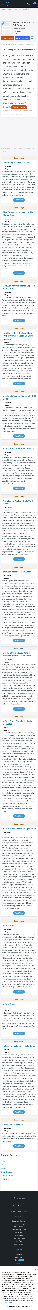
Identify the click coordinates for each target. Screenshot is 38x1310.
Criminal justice (6, 1172)
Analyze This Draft (22, 38)
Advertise (18, 1257)
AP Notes (18, 1232)
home (3, 9)
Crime (3, 1161)
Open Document (7, 38)
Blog (18, 1263)
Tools (15, 44)
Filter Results (31, 44)
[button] (2, 3)
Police (3, 1165)
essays (10, 9)
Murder (3, 1168)
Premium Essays (19, 1224)
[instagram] (24, 1207)
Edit (9, 44)
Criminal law (5, 1179)
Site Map (19, 1266)
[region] (19, 1288)
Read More (19, 200)
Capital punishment (7, 1176)
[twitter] (19, 1207)
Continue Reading (19, 107)
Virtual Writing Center (18, 1230)
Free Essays (18, 1227)
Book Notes (19, 1235)
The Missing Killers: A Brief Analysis (23, 23)
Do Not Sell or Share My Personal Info (19, 1306)
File (4, 44)
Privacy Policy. (7, 1302)
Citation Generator (18, 1238)
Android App (18, 1244)
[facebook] (14, 1207)
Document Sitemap (19, 1221)
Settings (22, 44)
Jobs (15, 1260)
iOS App (19, 1241)
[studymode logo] (13, 3)
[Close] (35, 1269)
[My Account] (35, 4)
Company (19, 1254)
